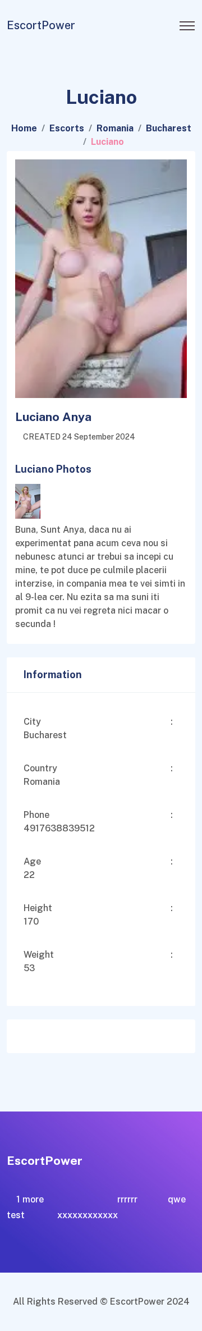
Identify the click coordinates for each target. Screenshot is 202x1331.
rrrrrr (127, 1199)
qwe (177, 1199)
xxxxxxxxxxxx (87, 1215)
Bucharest (168, 128)
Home (24, 128)
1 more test (25, 1207)
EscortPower (41, 25)
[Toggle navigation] (187, 22)
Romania (115, 128)
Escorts (66, 128)
